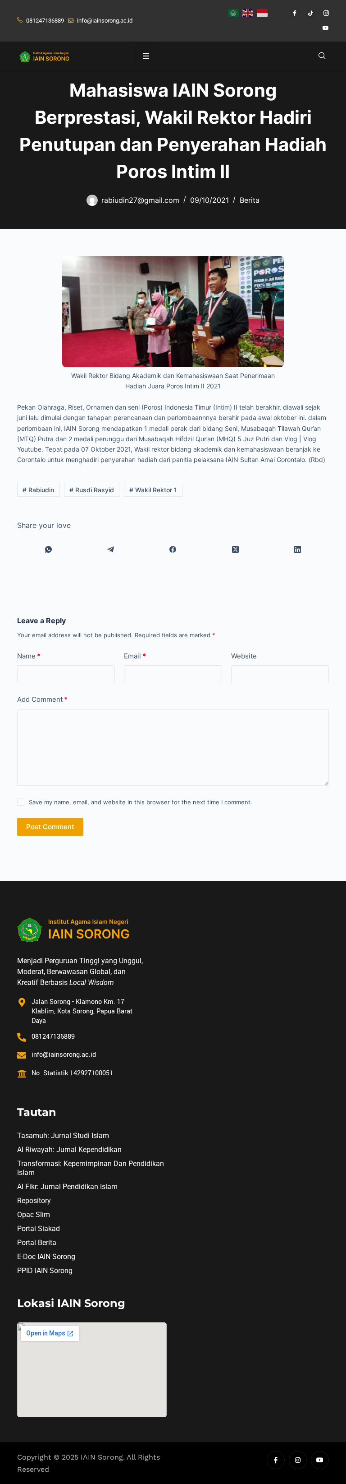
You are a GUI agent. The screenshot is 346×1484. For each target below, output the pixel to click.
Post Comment (50, 826)
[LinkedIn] (297, 549)
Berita (250, 200)
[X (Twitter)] (235, 549)
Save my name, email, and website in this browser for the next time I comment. (140, 802)
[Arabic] (234, 12)
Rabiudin (38, 490)
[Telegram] (111, 549)
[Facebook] (290, 13)
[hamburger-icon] (146, 56)
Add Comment (42, 699)
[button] (322, 56)
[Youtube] (322, 28)
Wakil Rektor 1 (153, 490)
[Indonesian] (263, 12)
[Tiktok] (306, 13)
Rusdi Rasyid (91, 490)
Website (244, 656)
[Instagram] (322, 13)
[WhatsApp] (48, 549)
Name (29, 656)
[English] (248, 12)
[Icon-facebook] (276, 1460)
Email (135, 656)
